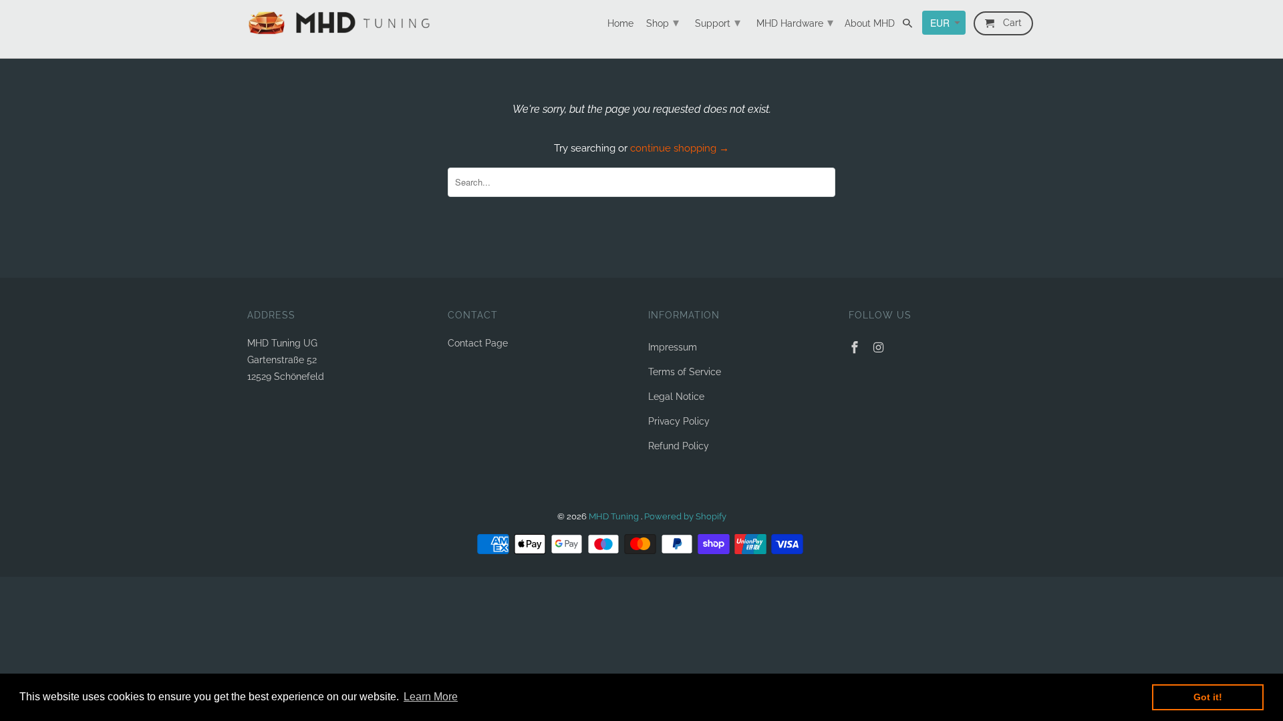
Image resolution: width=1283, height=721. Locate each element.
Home (620, 23)
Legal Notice (676, 396)
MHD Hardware (794, 22)
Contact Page (478, 343)
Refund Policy (678, 446)
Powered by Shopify (685, 516)
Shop (662, 22)
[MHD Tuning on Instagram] (880, 347)
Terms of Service (684, 372)
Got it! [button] (1207, 697)
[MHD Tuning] (340, 22)
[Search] (908, 26)
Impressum (672, 347)
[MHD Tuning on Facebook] (856, 347)
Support (717, 22)
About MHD (870, 23)
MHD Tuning (615, 516)
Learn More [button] (431, 696)
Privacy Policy (679, 421)
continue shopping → (679, 148)
